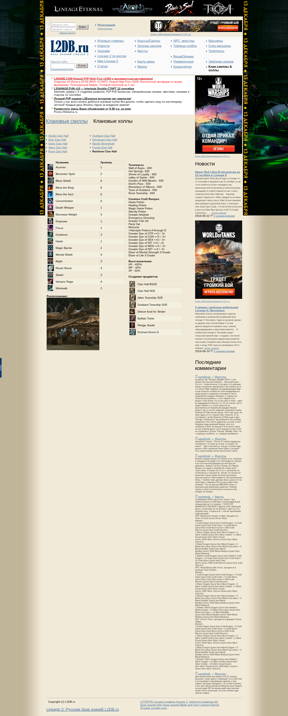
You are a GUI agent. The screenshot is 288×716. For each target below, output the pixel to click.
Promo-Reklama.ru (65, 111)
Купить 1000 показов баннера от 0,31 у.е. (212, 301)
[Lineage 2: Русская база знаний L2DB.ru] (68, 54)
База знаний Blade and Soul (181, 704)
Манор (142, 66)
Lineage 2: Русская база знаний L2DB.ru (82, 709)
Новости (103, 46)
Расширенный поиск (62, 69)
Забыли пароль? (67, 33)
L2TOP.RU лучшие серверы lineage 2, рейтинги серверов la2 (179, 701)
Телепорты (216, 51)
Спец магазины (219, 46)
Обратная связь (105, 29)
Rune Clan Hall (57, 151)
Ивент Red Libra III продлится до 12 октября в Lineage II (217, 173)
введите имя (60, 24)
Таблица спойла (185, 46)
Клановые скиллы (67, 121)
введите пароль (62, 29)
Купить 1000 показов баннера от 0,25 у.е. (212, 156)
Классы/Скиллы (148, 40)
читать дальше (219, 213)
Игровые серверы (110, 40)
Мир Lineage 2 (107, 61)
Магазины (215, 40)
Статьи (102, 66)
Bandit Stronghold (103, 143)
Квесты (142, 51)
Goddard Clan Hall (103, 135)
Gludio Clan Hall (58, 135)
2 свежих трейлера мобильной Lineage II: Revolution (216, 309)
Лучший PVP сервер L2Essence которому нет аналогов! (92, 98)
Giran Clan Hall (57, 143)
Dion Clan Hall (57, 139)
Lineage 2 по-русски (111, 56)
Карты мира (146, 61)
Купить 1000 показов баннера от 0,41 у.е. (170, 34)
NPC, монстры (184, 40)
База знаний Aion (151, 704)
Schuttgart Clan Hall (104, 139)
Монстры (220, 376)
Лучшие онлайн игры (153, 708)
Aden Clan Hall (57, 147)
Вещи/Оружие (183, 56)
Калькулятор (182, 66)
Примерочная (183, 61)
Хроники (103, 51)
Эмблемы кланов (221, 61)
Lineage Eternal (209, 704)
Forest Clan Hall (102, 147)
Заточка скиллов (149, 46)
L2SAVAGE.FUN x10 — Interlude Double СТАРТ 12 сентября (94, 88)
